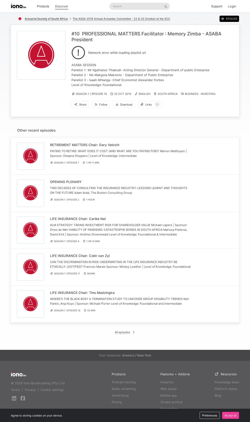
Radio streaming (124, 389)
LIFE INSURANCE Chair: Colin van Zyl (80, 256)
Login (232, 6)
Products (43, 6)
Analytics (167, 382)
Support (216, 6)
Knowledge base (227, 382)
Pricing (117, 402)
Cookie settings (52, 390)
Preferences (209, 415)
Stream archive (171, 402)
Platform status (226, 389)
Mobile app (168, 395)
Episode (232, 18)
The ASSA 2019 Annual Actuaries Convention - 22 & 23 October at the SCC (121, 18)
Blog (218, 395)
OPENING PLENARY (66, 182)
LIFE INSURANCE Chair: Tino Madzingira (82, 293)
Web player (168, 389)
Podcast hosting (124, 382)
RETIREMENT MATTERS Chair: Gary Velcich (84, 145)
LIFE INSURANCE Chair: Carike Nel (78, 219)
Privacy (30, 390)
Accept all (231, 415)
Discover (61, 6)
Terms (15, 390)
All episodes (122, 332)
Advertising (120, 395)
